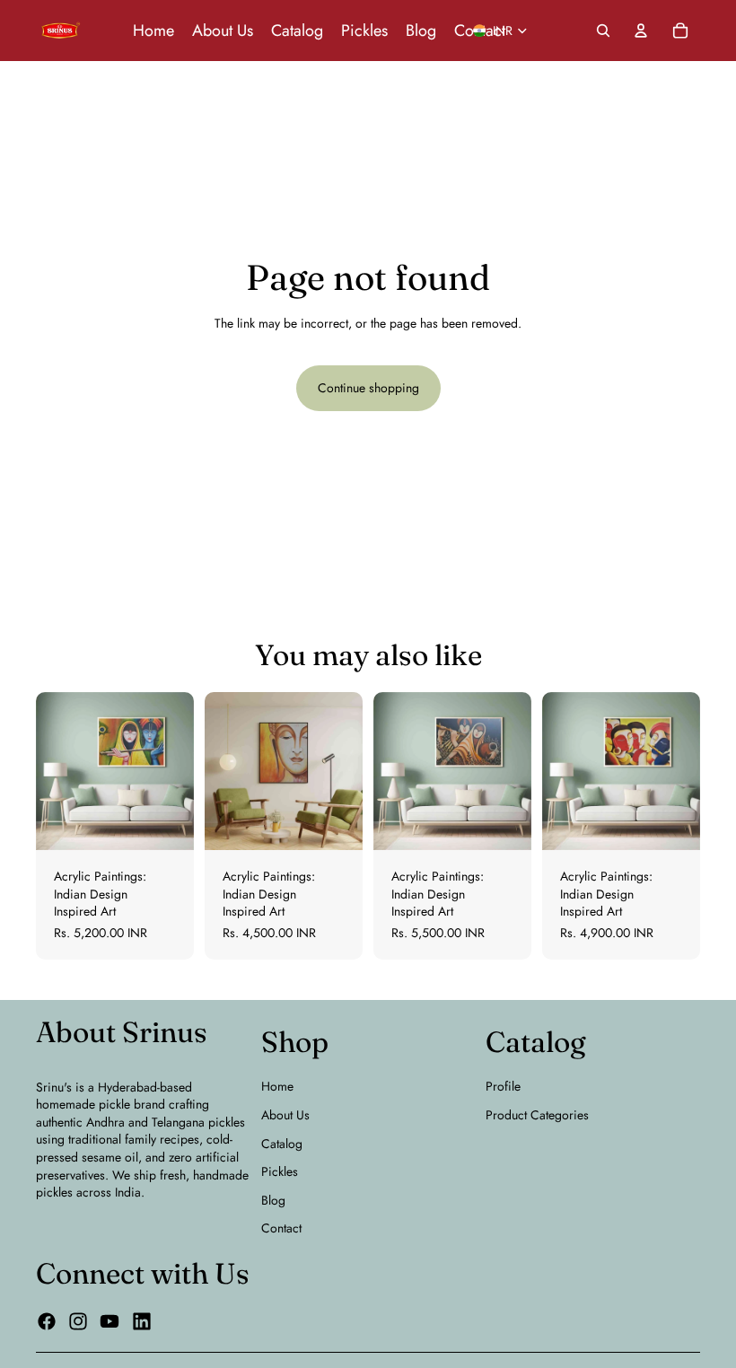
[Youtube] (109, 1321)
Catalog (281, 1144)
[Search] (603, 30)
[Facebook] (46, 1321)
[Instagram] (78, 1321)
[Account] (641, 30)
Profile (503, 1086)
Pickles (279, 1171)
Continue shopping (368, 388)
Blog (273, 1200)
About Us (285, 1115)
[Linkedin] (142, 1321)
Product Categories (537, 1115)
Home (277, 1086)
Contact (281, 1228)
